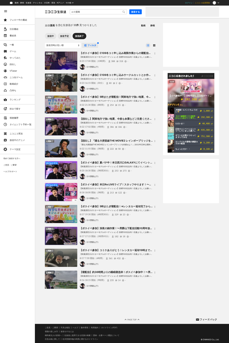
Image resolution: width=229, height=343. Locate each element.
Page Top (132, 319)
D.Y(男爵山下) (92, 67)
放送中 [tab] (50, 36)
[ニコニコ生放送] (55, 11)
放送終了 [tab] (79, 36)
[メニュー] (155, 53)
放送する (135, 11)
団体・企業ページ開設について (106, 335)
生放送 (28, 3)
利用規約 (94, 328)
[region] (17, 174)
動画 (17, 3)
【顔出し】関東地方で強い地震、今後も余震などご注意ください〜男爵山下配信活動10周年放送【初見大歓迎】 (142, 118)
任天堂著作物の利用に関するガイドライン (80, 339)
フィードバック (208, 319)
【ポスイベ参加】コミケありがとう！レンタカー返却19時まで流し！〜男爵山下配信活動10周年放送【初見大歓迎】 (145, 250)
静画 (22, 3)
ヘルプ (75, 328)
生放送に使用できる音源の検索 (77, 335)
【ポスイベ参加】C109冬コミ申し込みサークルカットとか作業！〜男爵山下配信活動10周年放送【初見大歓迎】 (143, 74)
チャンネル (37, 3)
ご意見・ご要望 (51, 327)
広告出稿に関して (52, 339)
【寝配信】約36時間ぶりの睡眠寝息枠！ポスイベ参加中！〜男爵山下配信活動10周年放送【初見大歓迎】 (139, 272)
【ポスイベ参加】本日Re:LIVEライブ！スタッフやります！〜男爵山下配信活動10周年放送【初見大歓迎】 (139, 184)
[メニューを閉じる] (5, 11)
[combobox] (98, 11)
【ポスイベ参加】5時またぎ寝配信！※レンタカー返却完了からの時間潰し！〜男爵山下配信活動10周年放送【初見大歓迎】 (149, 206)
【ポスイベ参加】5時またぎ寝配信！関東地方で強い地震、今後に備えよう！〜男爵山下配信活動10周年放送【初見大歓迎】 (149, 96)
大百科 (47, 3)
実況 (53, 3)
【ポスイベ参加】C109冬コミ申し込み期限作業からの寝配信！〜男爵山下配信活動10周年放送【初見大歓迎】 (142, 53)
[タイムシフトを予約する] (74, 164)
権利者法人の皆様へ (53, 335)
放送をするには (67, 331)
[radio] (148, 45)
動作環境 (84, 328)
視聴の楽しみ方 (51, 331)
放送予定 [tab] (64, 36)
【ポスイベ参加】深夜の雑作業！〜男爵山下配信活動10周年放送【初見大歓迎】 (125, 228)
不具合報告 (65, 328)
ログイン (189, 3)
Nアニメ (60, 3)
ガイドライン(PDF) (109, 328)
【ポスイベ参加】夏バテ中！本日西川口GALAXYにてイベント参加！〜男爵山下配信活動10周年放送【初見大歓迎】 (145, 162)
